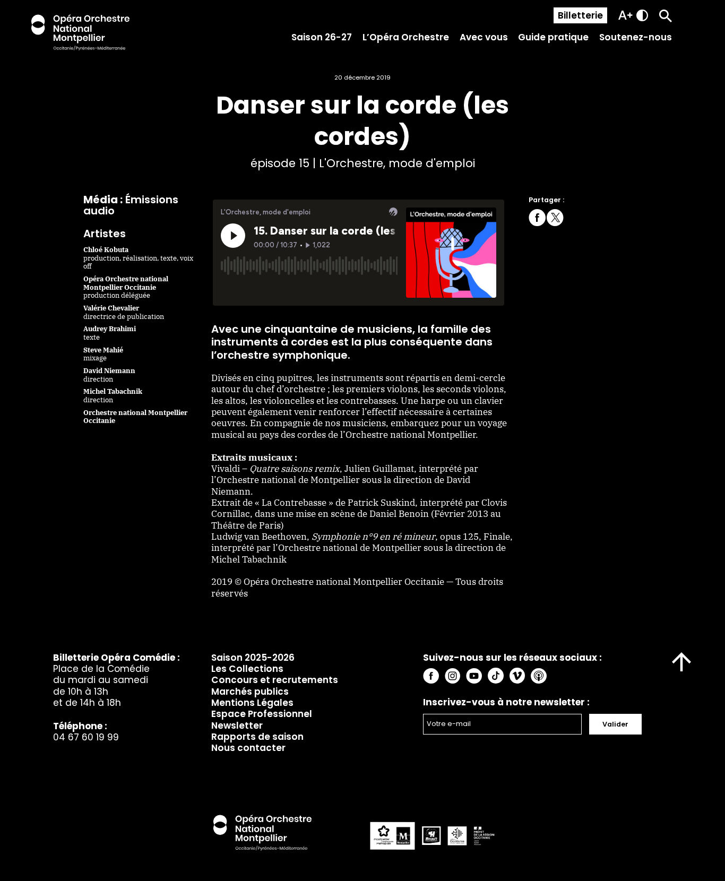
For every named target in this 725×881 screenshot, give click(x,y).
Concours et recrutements (274, 679)
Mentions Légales (252, 702)
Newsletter (237, 725)
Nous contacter (248, 747)
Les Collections (247, 668)
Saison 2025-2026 (253, 657)
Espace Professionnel (261, 713)
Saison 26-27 (321, 37)
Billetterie (580, 15)
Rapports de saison (257, 736)
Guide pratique (553, 37)
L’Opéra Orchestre (405, 37)
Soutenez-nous (635, 37)
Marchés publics (250, 691)
